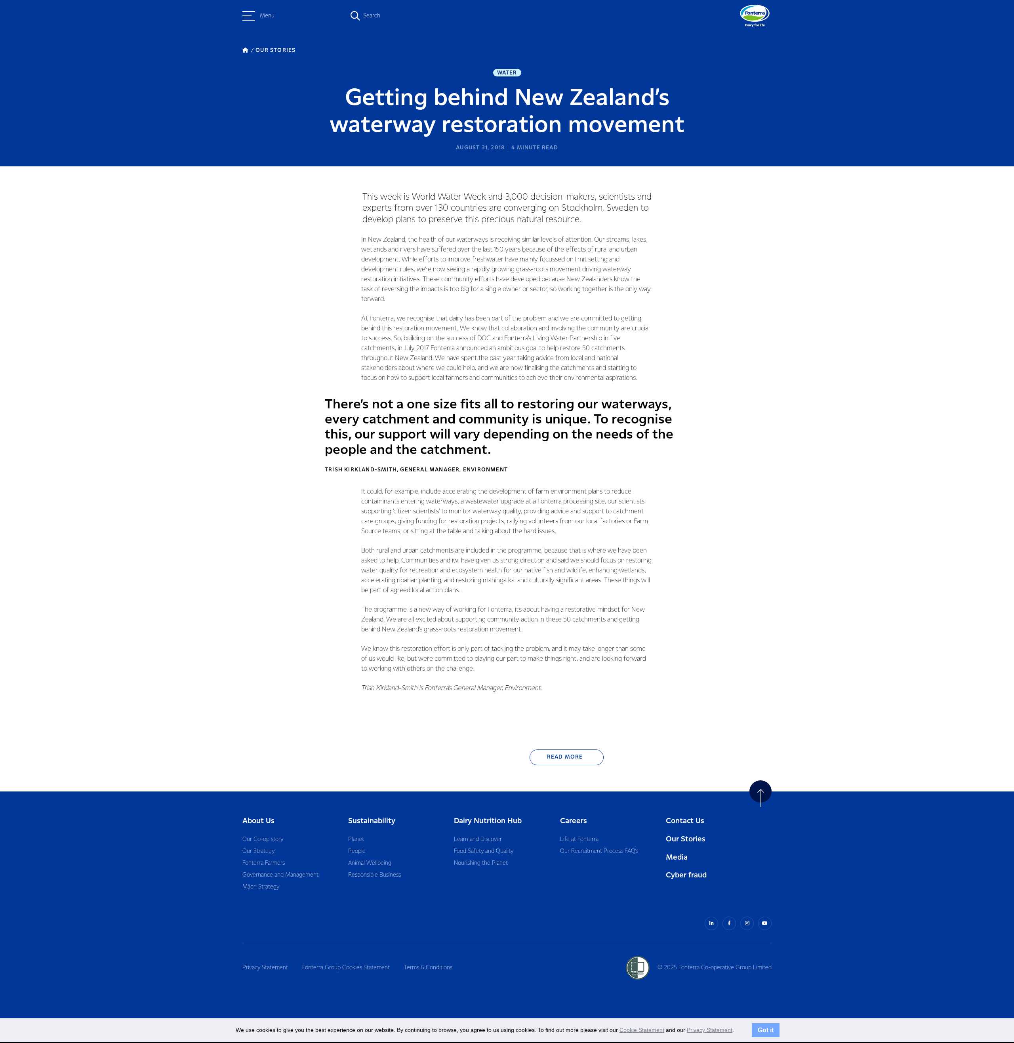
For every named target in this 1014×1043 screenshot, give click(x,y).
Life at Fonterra (579, 839)
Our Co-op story (262, 839)
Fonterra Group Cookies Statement (346, 968)
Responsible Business (374, 875)
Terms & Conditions (428, 968)
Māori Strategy (260, 887)
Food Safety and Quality (483, 851)
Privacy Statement (265, 968)
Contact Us (685, 821)
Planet (356, 839)
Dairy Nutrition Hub (488, 821)
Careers (573, 821)
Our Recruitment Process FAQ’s (599, 851)
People (357, 851)
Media (677, 857)
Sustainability (371, 821)
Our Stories (685, 839)
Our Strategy (258, 851)
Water (507, 73)
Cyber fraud (686, 875)
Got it (766, 1029)
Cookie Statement (641, 1030)
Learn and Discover (478, 839)
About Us (258, 821)
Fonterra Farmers (263, 863)
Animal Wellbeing (369, 863)
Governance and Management (280, 875)
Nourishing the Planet (481, 863)
